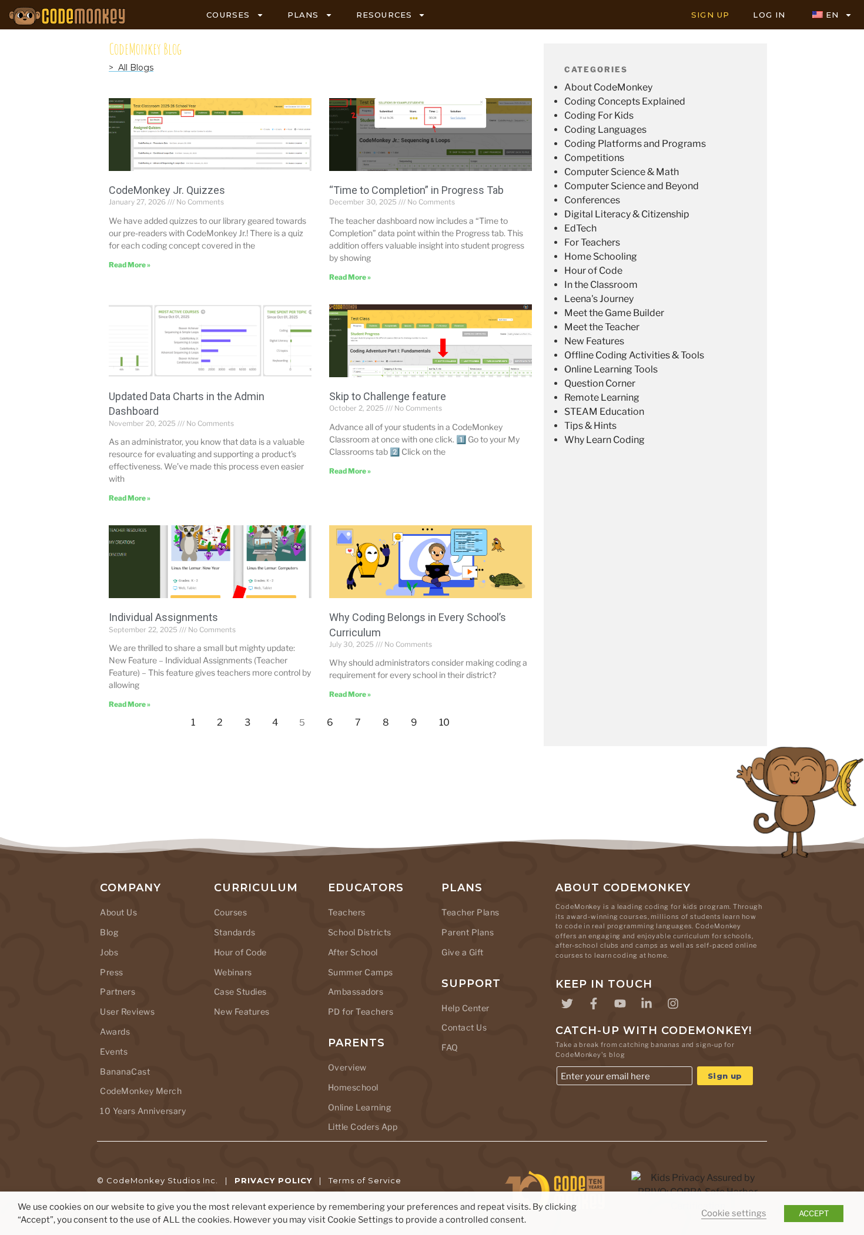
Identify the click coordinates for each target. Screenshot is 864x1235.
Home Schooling (600, 256)
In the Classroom (601, 284)
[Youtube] (620, 1003)
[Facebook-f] (593, 1003)
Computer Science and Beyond (631, 186)
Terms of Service (365, 1180)
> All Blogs (131, 67)
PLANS (303, 14)
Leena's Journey (599, 298)
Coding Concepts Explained (624, 101)
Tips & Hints (590, 425)
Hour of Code (593, 270)
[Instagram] (673, 1003)
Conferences (592, 200)
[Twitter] (567, 1003)
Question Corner (599, 383)
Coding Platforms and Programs (635, 143)
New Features (594, 341)
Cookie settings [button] (733, 1213)
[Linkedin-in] (646, 1003)
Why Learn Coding (604, 439)
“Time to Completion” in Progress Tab (416, 190)
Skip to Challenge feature (387, 396)
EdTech (580, 228)
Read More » (129, 264)
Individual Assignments (163, 617)
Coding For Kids (599, 115)
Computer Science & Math (621, 171)
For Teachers (592, 242)
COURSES (228, 14)
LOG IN (769, 14)
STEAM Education (604, 411)
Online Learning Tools (611, 369)
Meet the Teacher (601, 327)
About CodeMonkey (608, 87)
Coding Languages (605, 129)
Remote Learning (601, 397)
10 (447, 719)
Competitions (594, 157)
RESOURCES (384, 14)
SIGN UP (710, 14)
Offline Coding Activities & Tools (634, 355)
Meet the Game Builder (614, 312)
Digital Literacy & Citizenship (626, 214)
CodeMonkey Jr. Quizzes (167, 190)
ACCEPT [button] (814, 1213)
